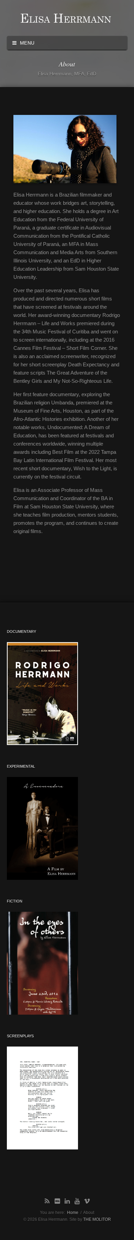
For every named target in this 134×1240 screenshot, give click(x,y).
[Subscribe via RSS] (47, 1201)
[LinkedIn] (67, 1201)
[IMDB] (57, 1201)
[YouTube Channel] (77, 1201)
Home (72, 1212)
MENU (26, 43)
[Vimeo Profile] (87, 1201)
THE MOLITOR (97, 1219)
